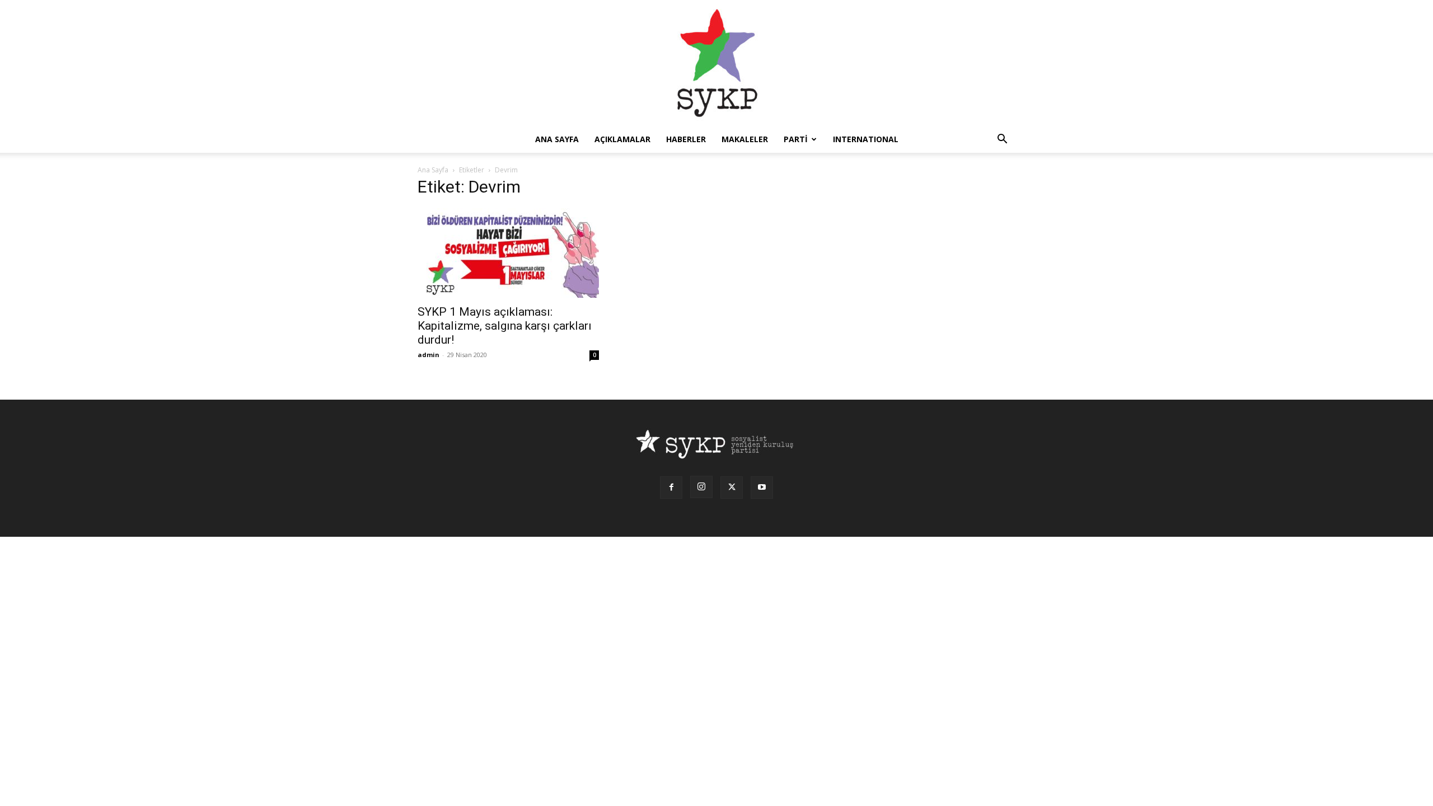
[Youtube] (762, 487)
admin (428, 354)
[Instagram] (701, 487)
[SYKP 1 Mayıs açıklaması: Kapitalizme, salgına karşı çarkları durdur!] (508, 253)
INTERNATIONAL (865, 139)
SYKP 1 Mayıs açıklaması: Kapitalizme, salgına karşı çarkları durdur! (505, 325)
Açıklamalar (622, 139)
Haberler (686, 139)
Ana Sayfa (433, 170)
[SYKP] (716, 63)
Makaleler (745, 139)
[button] (1002, 140)
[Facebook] (671, 487)
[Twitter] (731, 487)
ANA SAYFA (557, 139)
